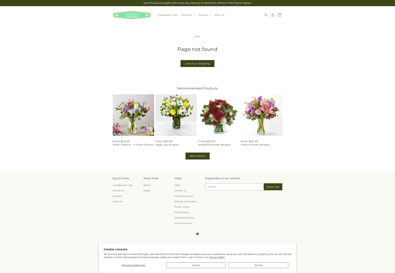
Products (118, 196)
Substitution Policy (184, 217)
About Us (118, 201)
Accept (196, 265)
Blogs (146, 190)
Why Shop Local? (183, 196)
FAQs (177, 185)
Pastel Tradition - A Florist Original (133, 144)
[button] (187, 15)
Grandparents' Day (123, 185)
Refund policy (181, 212)
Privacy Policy (217, 257)
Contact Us (180, 190)
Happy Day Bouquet (167, 144)
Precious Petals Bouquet (255, 144)
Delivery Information (185, 201)
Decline (258, 265)
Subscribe (273, 186)
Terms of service (183, 223)
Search (147, 185)
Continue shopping (197, 63)
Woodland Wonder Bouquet (214, 144)
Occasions (118, 190)
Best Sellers (197, 155)
